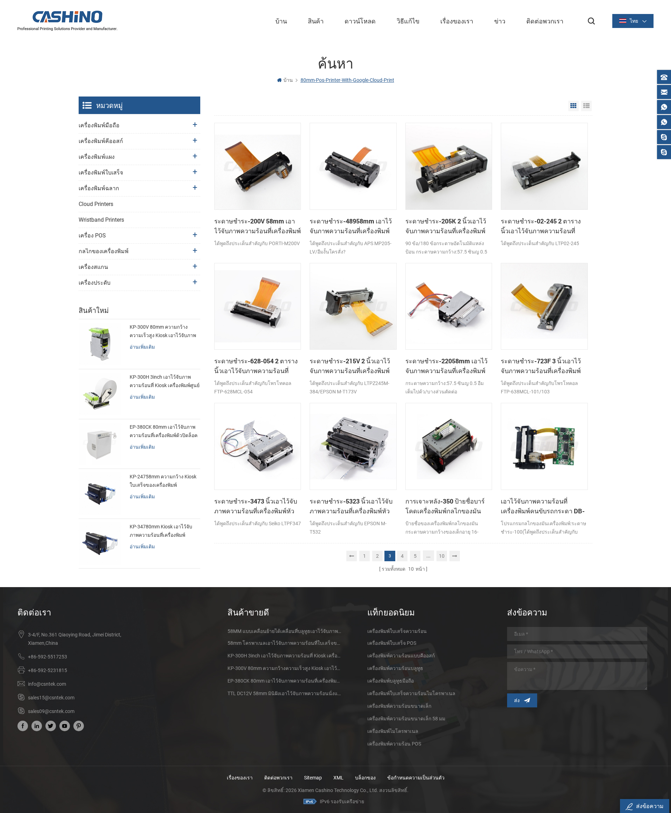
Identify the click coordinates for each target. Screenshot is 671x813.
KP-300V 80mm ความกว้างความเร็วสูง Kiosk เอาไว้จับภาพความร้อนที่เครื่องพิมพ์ (163, 332)
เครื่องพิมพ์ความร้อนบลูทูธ (395, 668)
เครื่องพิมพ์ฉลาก (99, 188)
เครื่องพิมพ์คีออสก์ (101, 141)
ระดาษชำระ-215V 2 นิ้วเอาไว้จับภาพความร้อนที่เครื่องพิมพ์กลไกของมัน (350, 366)
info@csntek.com (47, 684)
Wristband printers (101, 219)
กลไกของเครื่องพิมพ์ (104, 251)
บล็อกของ (365, 777)
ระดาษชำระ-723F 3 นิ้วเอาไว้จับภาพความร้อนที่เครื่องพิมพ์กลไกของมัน (541, 366)
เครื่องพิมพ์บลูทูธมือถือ (390, 681)
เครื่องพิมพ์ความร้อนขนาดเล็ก (399, 706)
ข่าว (499, 21)
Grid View (573, 106)
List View (586, 106)
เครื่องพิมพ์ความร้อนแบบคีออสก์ (401, 655)
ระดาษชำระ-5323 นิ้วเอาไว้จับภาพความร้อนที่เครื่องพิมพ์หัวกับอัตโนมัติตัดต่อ (351, 506)
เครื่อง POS (92, 235)
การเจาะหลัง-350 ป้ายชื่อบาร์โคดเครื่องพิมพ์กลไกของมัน (445, 506)
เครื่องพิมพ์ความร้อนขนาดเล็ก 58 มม (406, 718)
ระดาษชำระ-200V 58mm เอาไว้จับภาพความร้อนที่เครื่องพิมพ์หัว (257, 226)
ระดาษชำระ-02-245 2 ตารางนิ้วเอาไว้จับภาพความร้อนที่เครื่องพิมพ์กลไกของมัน (541, 226)
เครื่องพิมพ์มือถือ (99, 125)
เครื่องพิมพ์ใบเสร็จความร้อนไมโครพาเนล (411, 693)
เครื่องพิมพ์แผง (97, 157)
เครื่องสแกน (93, 267)
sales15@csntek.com (51, 697)
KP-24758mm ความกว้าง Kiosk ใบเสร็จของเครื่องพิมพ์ (163, 481)
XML (338, 777)
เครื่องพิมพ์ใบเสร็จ (101, 172)
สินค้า (316, 21)
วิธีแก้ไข (408, 21)
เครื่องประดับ (94, 282)
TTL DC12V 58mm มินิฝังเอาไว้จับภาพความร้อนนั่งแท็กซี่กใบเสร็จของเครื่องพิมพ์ (285, 693)
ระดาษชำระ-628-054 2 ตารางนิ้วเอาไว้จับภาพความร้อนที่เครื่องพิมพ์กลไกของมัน (256, 366)
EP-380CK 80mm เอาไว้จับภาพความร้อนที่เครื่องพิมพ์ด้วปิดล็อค (163, 431)
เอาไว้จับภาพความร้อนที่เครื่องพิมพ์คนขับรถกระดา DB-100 (543, 506)
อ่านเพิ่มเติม (142, 346)
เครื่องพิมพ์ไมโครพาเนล (392, 731)
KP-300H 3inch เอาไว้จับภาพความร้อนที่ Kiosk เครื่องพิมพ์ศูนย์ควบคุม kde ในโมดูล (165, 382)
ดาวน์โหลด (360, 21)
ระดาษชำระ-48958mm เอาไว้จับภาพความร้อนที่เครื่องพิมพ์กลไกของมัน (351, 226)
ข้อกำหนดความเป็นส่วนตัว (416, 777)
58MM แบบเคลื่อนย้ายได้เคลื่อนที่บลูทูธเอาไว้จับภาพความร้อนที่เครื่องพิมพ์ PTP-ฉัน (285, 631)
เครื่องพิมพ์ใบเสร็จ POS (391, 643)
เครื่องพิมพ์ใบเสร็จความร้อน (397, 631)
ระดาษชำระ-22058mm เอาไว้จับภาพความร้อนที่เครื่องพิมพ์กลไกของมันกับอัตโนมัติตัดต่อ (446, 366)
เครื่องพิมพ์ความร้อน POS (394, 744)
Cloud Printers (96, 204)
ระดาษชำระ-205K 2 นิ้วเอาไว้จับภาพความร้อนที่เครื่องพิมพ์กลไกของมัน (445, 226)
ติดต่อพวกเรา (544, 21)
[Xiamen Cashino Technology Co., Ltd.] (67, 20)
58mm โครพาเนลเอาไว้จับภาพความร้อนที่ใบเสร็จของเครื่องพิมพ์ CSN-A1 (285, 643)
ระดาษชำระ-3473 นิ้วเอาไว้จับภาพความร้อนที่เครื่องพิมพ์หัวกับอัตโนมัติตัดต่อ (255, 506)
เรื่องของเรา (456, 21)
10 (442, 556)
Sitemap (313, 777)
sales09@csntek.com (51, 711)
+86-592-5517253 (47, 656)
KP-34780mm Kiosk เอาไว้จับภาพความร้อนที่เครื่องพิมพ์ (161, 531)
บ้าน (281, 21)
